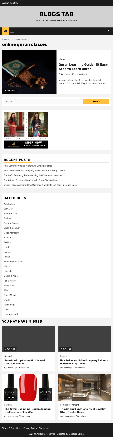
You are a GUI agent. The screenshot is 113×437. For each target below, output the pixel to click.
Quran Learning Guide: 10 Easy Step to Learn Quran (83, 67)
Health (7, 256)
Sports (7, 300)
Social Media (10, 295)
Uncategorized (11, 314)
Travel (6, 309)
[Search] (108, 31)
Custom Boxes (11, 223)
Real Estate (9, 285)
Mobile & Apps (11, 276)
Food (6, 247)
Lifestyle (8, 271)
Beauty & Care (11, 213)
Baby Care (9, 208)
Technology (9, 304)
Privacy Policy (30, 428)
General (7, 252)
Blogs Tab (56, 14)
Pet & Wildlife (10, 280)
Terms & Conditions (11, 428)
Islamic (62, 59)
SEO (6, 290)
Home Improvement (13, 261)
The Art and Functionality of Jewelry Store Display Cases (31, 180)
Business (8, 218)
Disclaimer (44, 428)
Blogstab (61, 434)
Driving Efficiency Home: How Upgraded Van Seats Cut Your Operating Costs (41, 185)
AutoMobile (9, 204)
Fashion (7, 242)
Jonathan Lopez (80, 74)
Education (8, 237)
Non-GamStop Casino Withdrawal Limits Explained (28, 165)
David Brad (24, 368)
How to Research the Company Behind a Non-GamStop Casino (34, 170)
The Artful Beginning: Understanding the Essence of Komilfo (33, 175)
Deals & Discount (12, 228)
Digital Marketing (11, 232)
